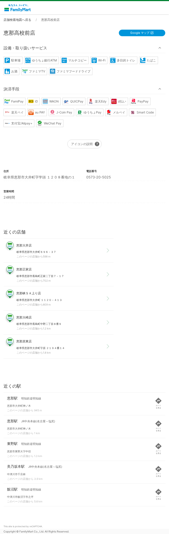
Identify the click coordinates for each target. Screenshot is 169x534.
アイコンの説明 (85, 144)
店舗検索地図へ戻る (17, 20)
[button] (84, 48)
